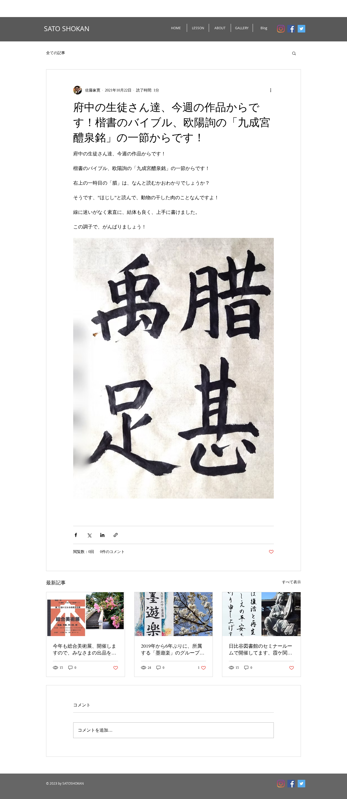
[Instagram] (281, 28)
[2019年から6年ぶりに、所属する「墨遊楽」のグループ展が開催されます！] (173, 614)
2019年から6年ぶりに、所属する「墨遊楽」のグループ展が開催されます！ (172, 649)
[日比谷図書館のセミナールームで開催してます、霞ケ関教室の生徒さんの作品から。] (261, 614)
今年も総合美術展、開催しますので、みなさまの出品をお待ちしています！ (84, 649)
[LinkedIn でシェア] (102, 535)
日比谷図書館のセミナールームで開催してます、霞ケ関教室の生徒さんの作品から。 (260, 649)
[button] (294, 53)
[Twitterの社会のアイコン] (301, 28)
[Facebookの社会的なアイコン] (291, 28)
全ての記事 (55, 53)
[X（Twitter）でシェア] (89, 535)
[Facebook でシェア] (75, 535)
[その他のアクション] (270, 90)
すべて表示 (291, 582)
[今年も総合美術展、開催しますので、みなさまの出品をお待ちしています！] (85, 614)
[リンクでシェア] (115, 535)
